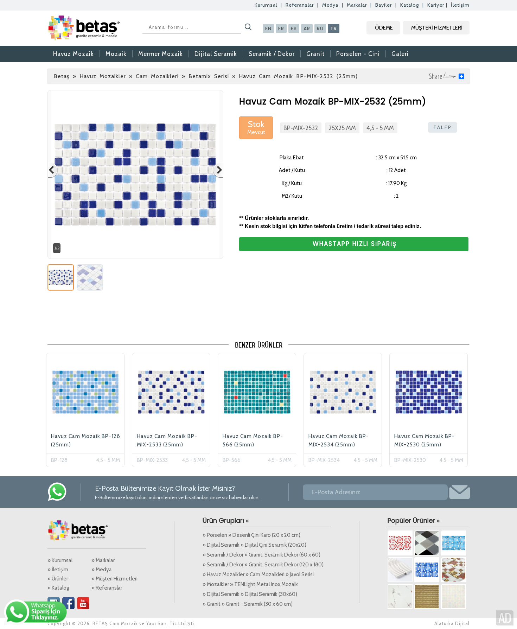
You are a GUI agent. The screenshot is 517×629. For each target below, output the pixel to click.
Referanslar (300, 5)
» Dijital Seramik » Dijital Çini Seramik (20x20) (254, 545)
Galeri (400, 53)
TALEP (442, 127)
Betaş (62, 76)
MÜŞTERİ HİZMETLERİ (436, 28)
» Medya (101, 569)
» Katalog (58, 588)
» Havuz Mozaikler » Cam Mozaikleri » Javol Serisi (258, 574)
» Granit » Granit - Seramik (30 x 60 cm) (248, 604)
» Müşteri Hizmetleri (114, 579)
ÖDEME (384, 28)
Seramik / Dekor (272, 53)
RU (320, 28)
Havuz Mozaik (73, 53)
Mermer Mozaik (160, 53)
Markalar (357, 5)
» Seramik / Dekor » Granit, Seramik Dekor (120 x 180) (263, 564)
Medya (330, 5)
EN (268, 28)
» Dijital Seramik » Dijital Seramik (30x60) (250, 594)
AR (307, 28)
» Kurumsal (59, 560)
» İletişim (57, 569)
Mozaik (116, 53)
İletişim (460, 5)
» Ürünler (57, 579)
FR (281, 28)
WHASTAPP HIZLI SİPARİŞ (355, 244)
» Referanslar (106, 588)
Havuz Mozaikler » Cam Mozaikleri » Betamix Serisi (154, 76)
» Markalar (103, 560)
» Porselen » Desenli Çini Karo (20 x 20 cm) (251, 535)
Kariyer (435, 5)
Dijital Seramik (215, 53)
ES (294, 28)
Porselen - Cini (358, 53)
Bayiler (383, 5)
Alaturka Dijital (452, 623)
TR (333, 28)
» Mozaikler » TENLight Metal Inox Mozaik (250, 584)
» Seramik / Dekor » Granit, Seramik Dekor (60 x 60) (261, 555)
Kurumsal (266, 5)
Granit (315, 53)
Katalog (409, 5)
